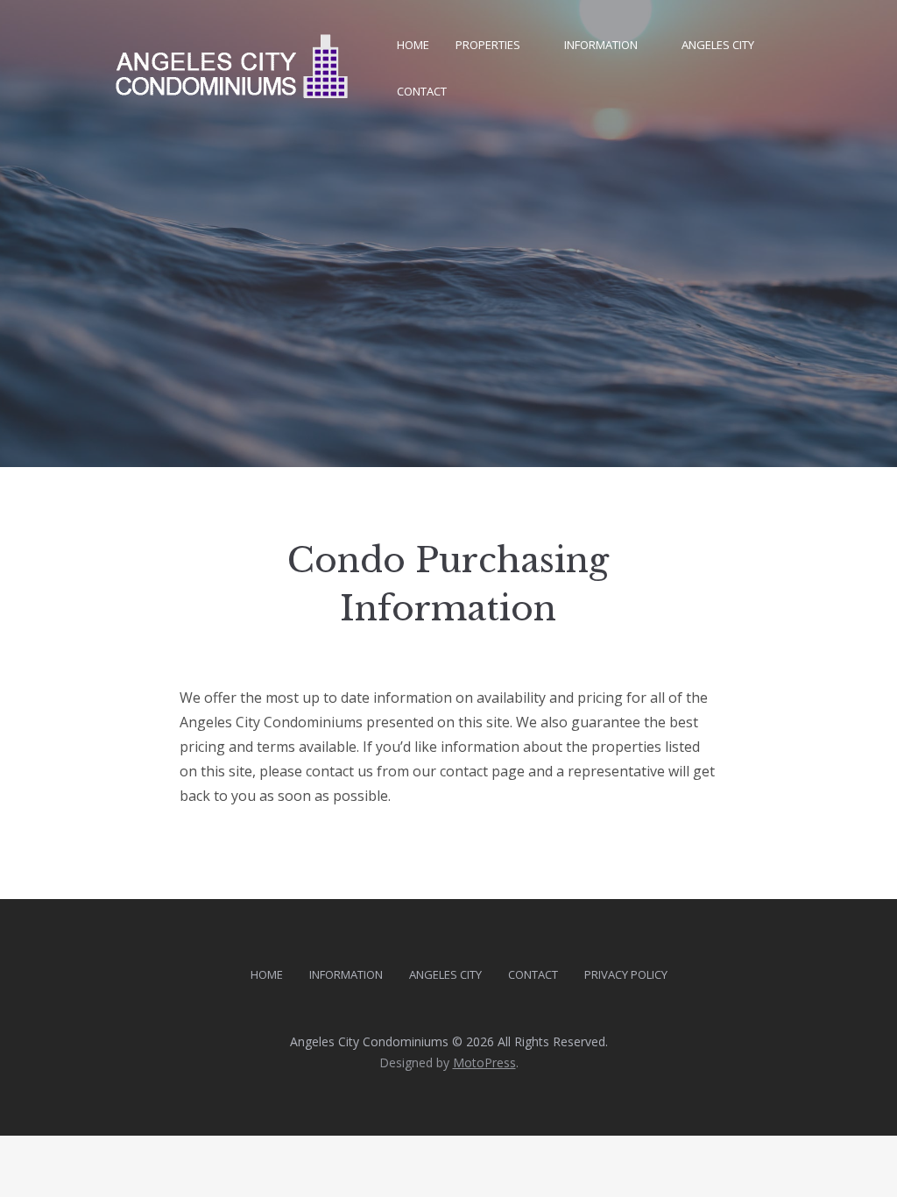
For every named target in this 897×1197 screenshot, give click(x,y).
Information (601, 45)
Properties (488, 45)
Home (413, 45)
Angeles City (718, 45)
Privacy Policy (625, 974)
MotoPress (484, 1062)
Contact (422, 91)
